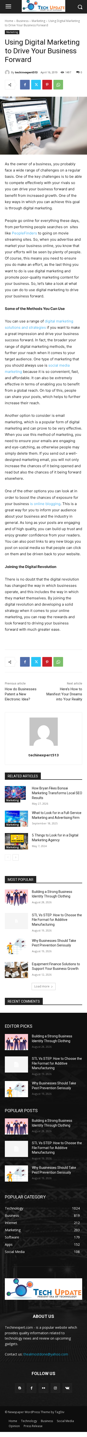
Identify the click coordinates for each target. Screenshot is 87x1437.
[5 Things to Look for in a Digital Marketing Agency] (16, 841)
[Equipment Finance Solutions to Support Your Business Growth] (16, 970)
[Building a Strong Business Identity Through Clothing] (16, 898)
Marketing (38, 21)
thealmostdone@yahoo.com (45, 1354)
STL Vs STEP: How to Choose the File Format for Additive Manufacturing (57, 919)
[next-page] (16, 857)
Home (9, 21)
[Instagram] (55, 1388)
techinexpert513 (26, 72)
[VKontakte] (67, 1388)
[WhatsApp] (58, 84)
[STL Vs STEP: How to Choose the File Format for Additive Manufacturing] (16, 921)
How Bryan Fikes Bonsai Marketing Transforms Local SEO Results (57, 793)
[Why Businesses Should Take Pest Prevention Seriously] (16, 946)
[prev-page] (8, 857)
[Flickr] (43, 1388)
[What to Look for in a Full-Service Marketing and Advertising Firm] (16, 819)
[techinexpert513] (8, 72)
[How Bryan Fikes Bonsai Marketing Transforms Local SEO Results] (16, 794)
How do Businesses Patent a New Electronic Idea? (20, 694)
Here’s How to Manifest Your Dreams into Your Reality (64, 694)
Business (22, 21)
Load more (42, 986)
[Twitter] (36, 84)
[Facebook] (25, 84)
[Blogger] (19, 1388)
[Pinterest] (47, 84)
